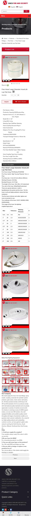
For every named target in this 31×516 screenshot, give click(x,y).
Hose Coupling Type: (8, 154)
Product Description (8, 164)
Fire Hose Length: (8, 156)
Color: (4, 127)
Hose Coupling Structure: (10, 125)
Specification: (6, 141)
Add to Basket (22, 101)
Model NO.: (6, 119)
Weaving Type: (7, 123)
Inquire (6, 101)
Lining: (5, 121)
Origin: (5, 143)
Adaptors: (5, 130)
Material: (5, 147)
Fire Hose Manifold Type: (10, 149)
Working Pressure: (8, 158)
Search (26, 11)
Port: (4, 110)
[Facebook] (11, 510)
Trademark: (6, 134)
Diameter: (5, 161)
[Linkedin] (3, 510)
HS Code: (5, 145)
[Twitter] (8, 510)
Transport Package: (8, 136)
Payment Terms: (7, 114)
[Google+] (5, 510)
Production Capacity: (8, 112)
